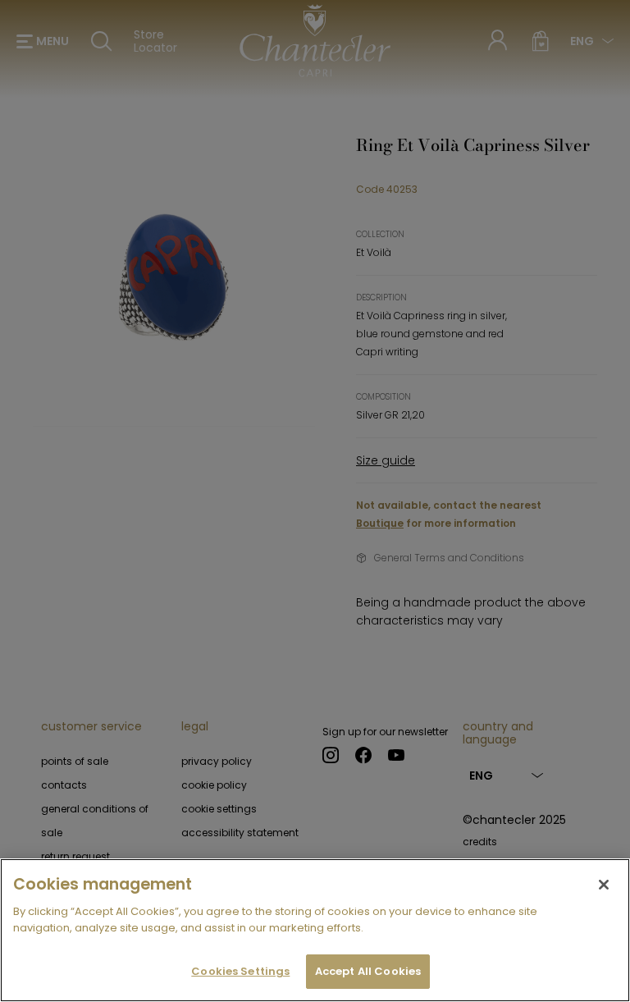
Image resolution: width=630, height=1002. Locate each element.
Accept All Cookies (368, 971)
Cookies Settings (240, 971)
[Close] (604, 885)
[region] (315, 930)
